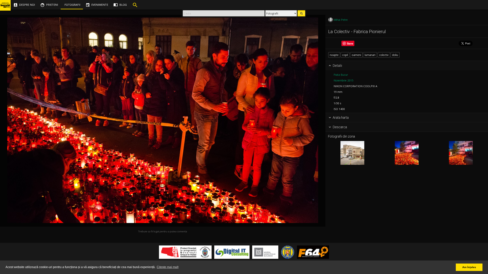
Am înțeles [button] (469, 267)
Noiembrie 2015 (343, 80)
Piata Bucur (341, 74)
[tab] (406, 65)
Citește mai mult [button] (167, 267)
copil (345, 55)
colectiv (383, 55)
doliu (395, 55)
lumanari (370, 55)
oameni (356, 55)
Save (350, 43)
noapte (334, 55)
